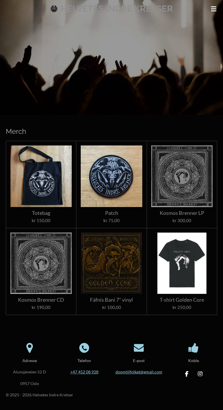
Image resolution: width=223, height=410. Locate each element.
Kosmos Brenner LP (182, 213)
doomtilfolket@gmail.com (139, 371)
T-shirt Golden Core (182, 300)
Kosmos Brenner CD (41, 300)
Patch (111, 213)
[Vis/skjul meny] (213, 9)
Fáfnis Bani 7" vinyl (111, 300)
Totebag (41, 213)
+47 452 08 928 (84, 371)
